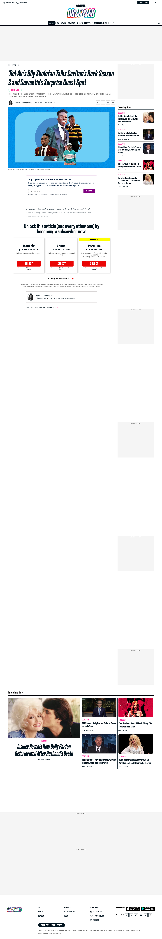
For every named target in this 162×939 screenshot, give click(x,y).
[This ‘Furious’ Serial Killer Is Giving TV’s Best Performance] (148, 170)
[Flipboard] (150, 915)
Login (72, 278)
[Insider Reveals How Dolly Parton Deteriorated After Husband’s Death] (148, 122)
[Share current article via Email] (108, 102)
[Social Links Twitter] (131, 915)
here (56, 307)
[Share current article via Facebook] (98, 102)
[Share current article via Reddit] (113, 102)
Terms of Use (53, 194)
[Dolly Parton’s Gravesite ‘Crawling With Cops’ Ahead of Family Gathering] (148, 184)
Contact (47, 930)
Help (69, 930)
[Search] (159, 23)
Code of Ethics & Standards (88, 930)
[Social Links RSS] (146, 915)
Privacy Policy (63, 194)
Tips (52, 930)
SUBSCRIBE (143, 3)
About (40, 930)
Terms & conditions (115, 930)
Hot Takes (67, 908)
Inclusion (103, 930)
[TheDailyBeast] (81, 6)
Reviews (71, 23)
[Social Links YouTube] (141, 915)
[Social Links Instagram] (136, 915)
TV (58, 23)
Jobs (56, 930)
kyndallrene (42, 298)
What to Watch (69, 912)
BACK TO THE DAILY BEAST (51, 925)
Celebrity (88, 23)
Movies (63, 23)
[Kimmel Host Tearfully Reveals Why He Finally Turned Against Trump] (148, 153)
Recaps (80, 23)
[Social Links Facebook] (127, 915)
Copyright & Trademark (131, 930)
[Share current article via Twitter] (103, 102)
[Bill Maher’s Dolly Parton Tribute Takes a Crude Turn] (148, 139)
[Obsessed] (81, 13)
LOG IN (153, 3)
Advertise (63, 930)
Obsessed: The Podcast (104, 23)
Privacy (74, 930)
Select (29, 263)
